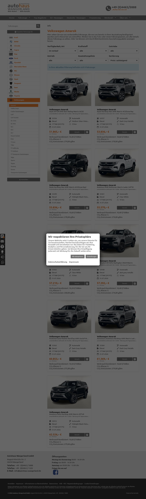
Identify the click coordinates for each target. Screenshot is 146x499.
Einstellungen (91, 256)
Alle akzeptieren (77, 256)
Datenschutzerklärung (57, 262)
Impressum (74, 262)
